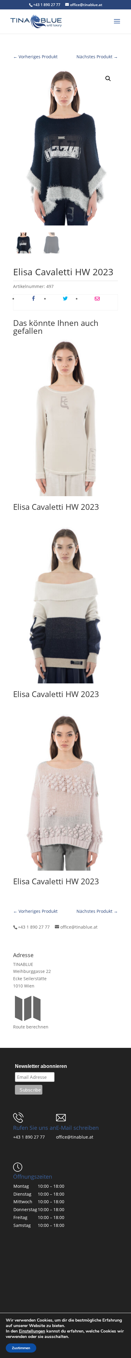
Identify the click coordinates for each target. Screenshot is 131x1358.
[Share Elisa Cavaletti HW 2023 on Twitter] (65, 299)
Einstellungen (32, 1331)
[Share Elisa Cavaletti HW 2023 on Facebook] (33, 299)
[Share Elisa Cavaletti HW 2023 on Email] (97, 299)
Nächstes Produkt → (97, 56)
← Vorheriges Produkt (35, 56)
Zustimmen (21, 1348)
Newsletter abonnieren (41, 1066)
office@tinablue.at (74, 1137)
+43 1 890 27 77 (29, 1137)
